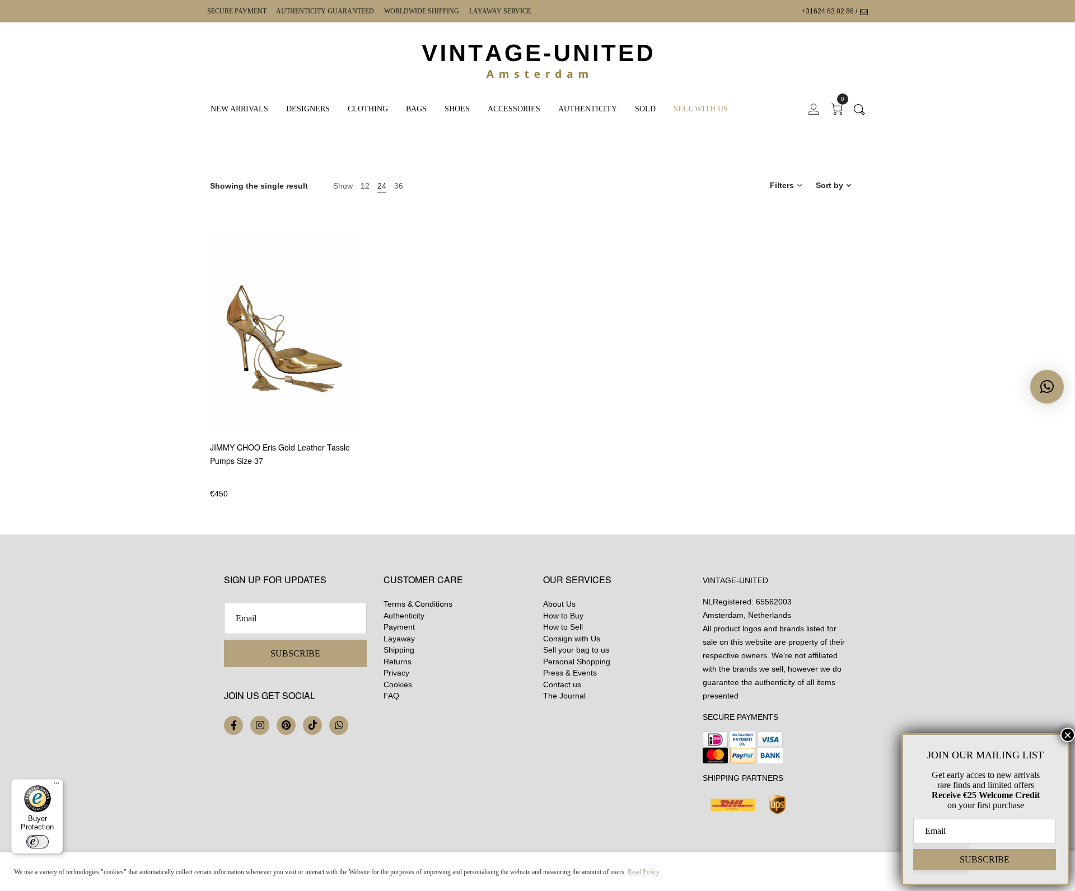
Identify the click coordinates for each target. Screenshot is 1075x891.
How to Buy (563, 615)
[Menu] (56, 785)
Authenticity (587, 109)
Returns (398, 661)
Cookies (398, 684)
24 (381, 185)
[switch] (37, 841)
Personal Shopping (576, 661)
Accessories (514, 109)
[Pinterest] (286, 725)
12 (365, 185)
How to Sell (563, 626)
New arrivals (239, 109)
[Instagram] (259, 725)
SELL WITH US (701, 109)
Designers (308, 109)
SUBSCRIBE (295, 653)
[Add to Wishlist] (357, 377)
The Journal (564, 695)
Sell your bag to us (576, 649)
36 (398, 185)
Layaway (399, 638)
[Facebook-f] (233, 725)
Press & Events (570, 672)
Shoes (457, 109)
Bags (416, 109)
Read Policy (644, 872)
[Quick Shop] (357, 346)
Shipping (399, 649)
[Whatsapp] (338, 725)
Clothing (368, 109)
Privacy (396, 672)
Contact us (562, 684)
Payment (399, 626)
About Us (559, 603)
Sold (645, 109)
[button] (1047, 387)
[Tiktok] (312, 725)
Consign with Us (571, 638)
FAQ (391, 695)
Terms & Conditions (418, 603)
